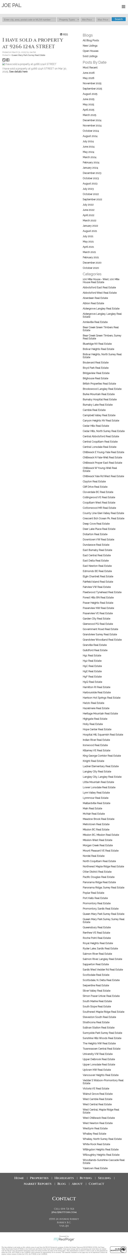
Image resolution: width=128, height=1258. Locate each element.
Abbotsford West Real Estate (100, 292)
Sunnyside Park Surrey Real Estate (102, 1032)
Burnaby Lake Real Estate (98, 404)
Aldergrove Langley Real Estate (101, 308)
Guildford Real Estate (95, 650)
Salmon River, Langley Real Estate (102, 959)
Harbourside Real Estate (97, 692)
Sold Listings (90, 56)
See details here (18, 71)
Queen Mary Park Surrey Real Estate (28, 55)
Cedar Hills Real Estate (96, 425)
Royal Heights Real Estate (98, 943)
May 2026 (88, 78)
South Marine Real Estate (97, 1001)
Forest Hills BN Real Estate (98, 597)
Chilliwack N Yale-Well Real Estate (102, 457)
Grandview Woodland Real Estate (102, 639)
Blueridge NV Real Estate (97, 343)
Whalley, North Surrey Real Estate (102, 1138)
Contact (96, 1184)
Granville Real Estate (95, 645)
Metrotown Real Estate (96, 824)
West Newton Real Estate (98, 1123)
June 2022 (88, 209)
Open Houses (90, 50)
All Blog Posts (91, 40)
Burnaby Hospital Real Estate (100, 399)
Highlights (64, 1178)
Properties (39, 1178)
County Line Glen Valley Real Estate (103, 513)
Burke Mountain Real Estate (99, 394)
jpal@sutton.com (64, 1212)
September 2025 (92, 88)
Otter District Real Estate (97, 871)
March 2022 (89, 220)
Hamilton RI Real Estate (96, 687)
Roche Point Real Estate (97, 937)
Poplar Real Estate (93, 892)
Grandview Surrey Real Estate (100, 634)
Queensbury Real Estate (97, 927)
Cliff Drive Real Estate (95, 486)
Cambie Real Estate (94, 410)
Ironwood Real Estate (95, 745)
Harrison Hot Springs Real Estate (101, 697)
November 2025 (92, 83)
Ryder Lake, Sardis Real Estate (100, 948)
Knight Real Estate (93, 761)
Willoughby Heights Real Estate (101, 1154)
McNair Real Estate (94, 813)
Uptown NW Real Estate (97, 1069)
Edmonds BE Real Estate (97, 571)
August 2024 (90, 136)
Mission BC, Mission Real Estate (101, 834)
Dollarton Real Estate (95, 534)
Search (119, 19)
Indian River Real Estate (96, 739)
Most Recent (90, 67)
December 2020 (92, 262)
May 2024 (88, 151)
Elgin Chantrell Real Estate (98, 576)
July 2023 (88, 188)
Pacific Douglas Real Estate (98, 877)
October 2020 (91, 267)
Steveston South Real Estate (99, 1017)
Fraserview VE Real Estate (98, 613)
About (77, 1184)
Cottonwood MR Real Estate (99, 507)
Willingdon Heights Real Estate (100, 1149)
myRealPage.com (64, 1239)
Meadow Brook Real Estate (98, 819)
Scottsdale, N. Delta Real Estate (101, 980)
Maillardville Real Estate (96, 803)
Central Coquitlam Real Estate (100, 441)
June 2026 (89, 72)
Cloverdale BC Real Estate (98, 492)
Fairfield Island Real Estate (98, 581)
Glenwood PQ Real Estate (98, 623)
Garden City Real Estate (96, 618)
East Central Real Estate (97, 555)
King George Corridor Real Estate (102, 755)
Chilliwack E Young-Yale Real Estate (103, 452)
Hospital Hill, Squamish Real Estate (103, 734)
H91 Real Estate (92, 655)
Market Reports (38, 1184)
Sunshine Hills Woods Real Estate (102, 1038)
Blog (61, 1184)
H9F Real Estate (92, 676)
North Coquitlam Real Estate (99, 861)
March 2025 (89, 115)
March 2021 (89, 252)
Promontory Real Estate (97, 903)
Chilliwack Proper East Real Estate (102, 462)
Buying (86, 1178)
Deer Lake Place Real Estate (99, 528)
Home (19, 1178)
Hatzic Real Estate (93, 703)
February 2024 (91, 162)
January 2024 (90, 167)
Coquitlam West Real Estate (99, 502)
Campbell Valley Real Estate (99, 415)
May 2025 (88, 104)
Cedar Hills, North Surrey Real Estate (104, 431)
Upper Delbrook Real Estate (99, 1059)
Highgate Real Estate (95, 718)
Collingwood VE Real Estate (99, 497)
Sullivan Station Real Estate (98, 1027)
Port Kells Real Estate (95, 898)
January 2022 (90, 225)
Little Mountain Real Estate (98, 782)
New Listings (90, 45)
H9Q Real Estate (92, 681)
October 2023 (91, 178)
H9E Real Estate (92, 671)
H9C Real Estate (92, 666)
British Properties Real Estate (99, 383)
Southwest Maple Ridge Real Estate (103, 1011)
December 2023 (92, 173)
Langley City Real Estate (97, 771)
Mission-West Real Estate (97, 840)
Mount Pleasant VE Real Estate (100, 850)
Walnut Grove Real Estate (98, 1093)
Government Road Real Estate (100, 629)
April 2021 (88, 246)
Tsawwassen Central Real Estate (101, 1048)
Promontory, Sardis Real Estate (100, 908)
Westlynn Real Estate (95, 1128)
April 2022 (88, 215)
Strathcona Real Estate (96, 1022)
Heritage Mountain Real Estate (100, 713)
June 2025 (88, 99)
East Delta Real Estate (96, 560)
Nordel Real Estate (93, 855)
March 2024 (89, 157)
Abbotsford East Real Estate (99, 287)
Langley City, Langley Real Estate (102, 776)
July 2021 (88, 236)
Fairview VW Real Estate (97, 586)
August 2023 (90, 183)
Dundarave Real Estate (96, 544)
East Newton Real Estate (97, 565)
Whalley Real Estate (94, 1133)
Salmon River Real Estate (97, 953)
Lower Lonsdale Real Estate (99, 787)
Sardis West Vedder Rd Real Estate (103, 969)
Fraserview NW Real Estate (98, 608)
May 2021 (88, 241)
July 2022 (88, 204)
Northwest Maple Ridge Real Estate (103, 866)
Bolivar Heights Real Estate (98, 349)
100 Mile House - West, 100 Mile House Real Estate (101, 281)
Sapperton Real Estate (96, 964)
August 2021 (90, 231)
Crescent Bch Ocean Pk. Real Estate (103, 518)
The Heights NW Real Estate (99, 1043)
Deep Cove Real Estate (96, 523)
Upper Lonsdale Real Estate (99, 1064)
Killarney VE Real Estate (96, 750)
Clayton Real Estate (94, 481)
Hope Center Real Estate (97, 729)
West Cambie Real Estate (97, 1099)
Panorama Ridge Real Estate (99, 882)
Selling (104, 1178)
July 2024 (88, 141)
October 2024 (91, 130)
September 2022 (92, 199)
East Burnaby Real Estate (97, 550)
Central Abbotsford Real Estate (101, 436)
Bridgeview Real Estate (96, 373)
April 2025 (88, 109)
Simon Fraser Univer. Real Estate (101, 995)
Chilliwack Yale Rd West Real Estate (103, 476)
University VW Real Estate (98, 1053)
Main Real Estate (92, 808)
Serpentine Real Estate (96, 985)
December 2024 (92, 120)
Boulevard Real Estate (95, 362)
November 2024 (92, 125)
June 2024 (89, 146)
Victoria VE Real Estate (96, 1088)
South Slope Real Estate (97, 1006)
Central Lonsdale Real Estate (99, 446)
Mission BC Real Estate (96, 829)
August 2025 (90, 93)
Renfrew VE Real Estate (96, 932)
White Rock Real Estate (96, 1144)
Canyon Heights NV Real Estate (101, 420)
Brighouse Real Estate (95, 378)
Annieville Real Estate (95, 322)
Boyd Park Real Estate (95, 367)
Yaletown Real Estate (95, 1168)
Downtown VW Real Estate (98, 539)
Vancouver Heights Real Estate (100, 1075)
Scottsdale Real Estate (96, 974)
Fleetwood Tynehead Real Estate (102, 592)
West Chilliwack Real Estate (99, 1117)
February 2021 (91, 257)
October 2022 (91, 194)
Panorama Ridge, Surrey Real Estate (103, 887)
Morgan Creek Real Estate (98, 845)
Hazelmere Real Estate (96, 708)
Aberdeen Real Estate (95, 298)
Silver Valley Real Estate (96, 990)
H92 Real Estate (92, 660)
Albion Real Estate (93, 303)
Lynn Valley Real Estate (96, 792)
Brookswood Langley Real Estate (102, 388)
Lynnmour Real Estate (95, 797)
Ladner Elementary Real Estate (101, 766)
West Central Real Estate (97, 1104)
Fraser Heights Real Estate (98, 602)
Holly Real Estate (93, 724)
